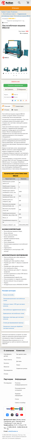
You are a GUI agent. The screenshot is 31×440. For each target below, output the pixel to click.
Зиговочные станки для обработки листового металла (13, 327)
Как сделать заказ (21, 354)
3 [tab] (9, 74)
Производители (8, 370)
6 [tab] (17, 74)
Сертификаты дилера (8, 355)
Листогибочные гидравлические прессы (14, 309)
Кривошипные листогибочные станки (13, 313)
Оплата (18, 357)
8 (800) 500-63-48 (22, 427)
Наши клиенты (8, 359)
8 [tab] (22, 74)
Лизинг (18, 365)
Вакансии (6, 366)
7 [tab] (19, 74)
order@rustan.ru (13, 431)
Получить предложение (15, 85)
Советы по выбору (20, 402)
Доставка (18, 361)
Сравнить (10, 89)
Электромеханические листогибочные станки (14, 299)
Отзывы (6, 374)
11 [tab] (14, 76)
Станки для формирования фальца (13, 322)
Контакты (6, 363)
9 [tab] (24, 74)
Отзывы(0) (5, 18)
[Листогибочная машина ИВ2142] (15, 48)
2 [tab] (6, 74)
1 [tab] (4, 74)
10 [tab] (27, 74)
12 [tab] (17, 76)
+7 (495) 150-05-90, (11, 428)
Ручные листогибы (8, 295)
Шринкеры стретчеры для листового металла (13, 318)
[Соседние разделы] (15, 13)
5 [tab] (14, 74)
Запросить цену (15, 81)
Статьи (17, 399)
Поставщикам (8, 383)
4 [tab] (11, 74)
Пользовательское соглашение (20, 389)
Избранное (22, 89)
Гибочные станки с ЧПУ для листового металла (14, 305)
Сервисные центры (21, 368)
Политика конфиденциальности (21, 383)
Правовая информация (18, 394)
